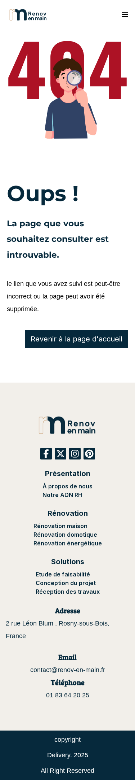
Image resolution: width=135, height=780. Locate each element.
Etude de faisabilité (63, 574)
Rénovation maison (60, 526)
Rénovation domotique (65, 534)
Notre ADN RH (62, 494)
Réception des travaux (68, 591)
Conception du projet (66, 583)
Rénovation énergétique (67, 543)
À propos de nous (67, 486)
